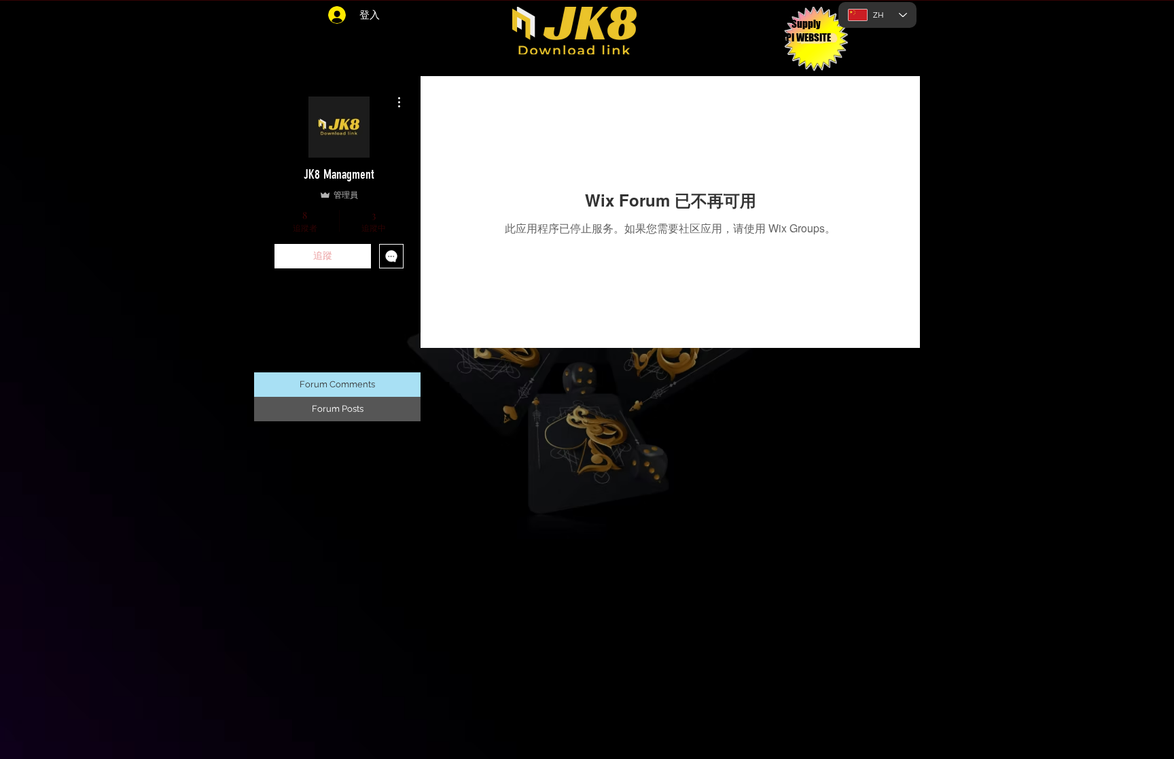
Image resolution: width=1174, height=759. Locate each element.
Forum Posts (337, 409)
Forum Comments (337, 384)
